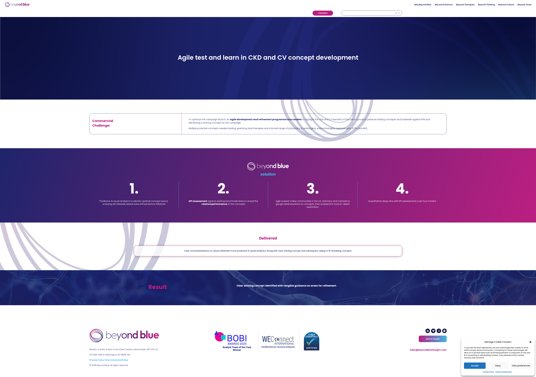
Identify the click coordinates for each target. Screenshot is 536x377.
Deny (498, 365)
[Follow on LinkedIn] (427, 331)
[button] (530, 342)
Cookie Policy (488, 372)
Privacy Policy (96, 360)
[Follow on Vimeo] (433, 331)
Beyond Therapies (465, 5)
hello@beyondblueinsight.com (428, 349)
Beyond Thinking (486, 5)
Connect (322, 13)
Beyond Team (525, 5)
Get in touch (433, 338)
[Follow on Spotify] (444, 331)
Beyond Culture (506, 5)
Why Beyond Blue (422, 5)
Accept (475, 365)
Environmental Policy (116, 360)
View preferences (521, 365)
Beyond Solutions (444, 5)
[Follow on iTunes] (439, 331)
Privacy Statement (504, 372)
